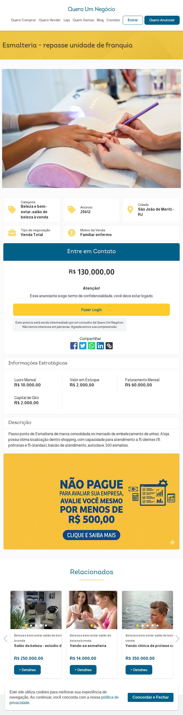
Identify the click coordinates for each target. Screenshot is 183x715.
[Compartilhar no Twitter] (82, 345)
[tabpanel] (91, 610)
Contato (113, 20)
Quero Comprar (23, 20)
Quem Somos (83, 20)
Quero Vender (50, 20)
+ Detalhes (27, 670)
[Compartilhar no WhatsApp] (91, 345)
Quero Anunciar (162, 20)
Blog (100, 20)
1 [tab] (26, 625)
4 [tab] (41, 625)
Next (55, 610)
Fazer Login (91, 310)
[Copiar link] (109, 345)
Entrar (133, 20)
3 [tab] (36, 625)
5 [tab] (46, 625)
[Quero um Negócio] (91, 9)
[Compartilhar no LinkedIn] (100, 345)
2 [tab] (31, 625)
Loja (67, 20)
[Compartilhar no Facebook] (74, 345)
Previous (6, 638)
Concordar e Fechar (150, 697)
